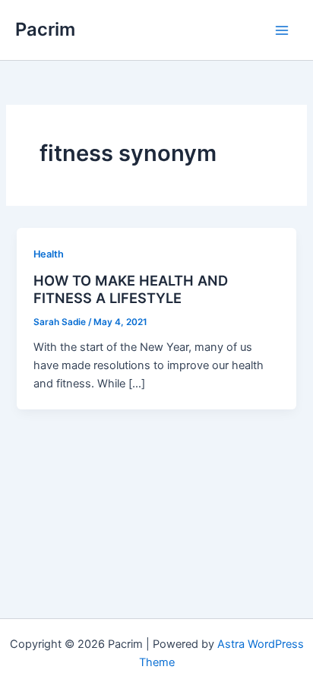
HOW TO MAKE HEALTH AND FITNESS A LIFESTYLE (130, 289)
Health (48, 254)
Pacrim (45, 29)
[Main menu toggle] (282, 30)
